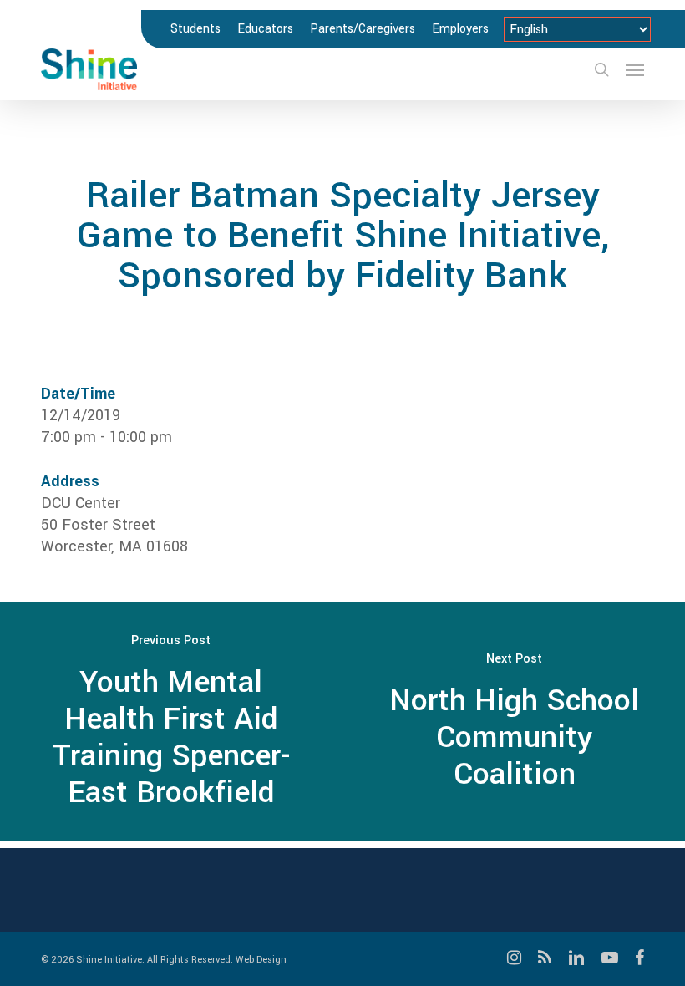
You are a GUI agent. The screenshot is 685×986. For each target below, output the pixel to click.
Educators (265, 29)
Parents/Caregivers (362, 29)
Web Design (261, 959)
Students (195, 29)
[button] (635, 69)
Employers (460, 29)
